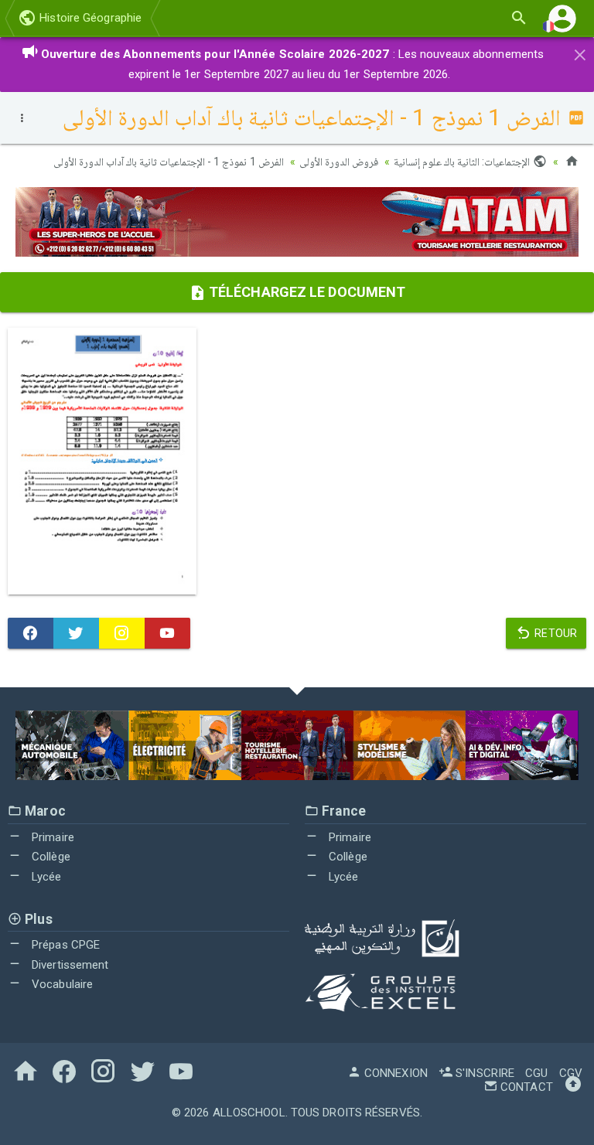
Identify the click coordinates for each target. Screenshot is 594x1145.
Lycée (45, 877)
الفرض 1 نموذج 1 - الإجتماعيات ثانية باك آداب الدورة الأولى (168, 161)
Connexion (394, 1073)
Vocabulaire (61, 984)
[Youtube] (167, 633)
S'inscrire (483, 1073)
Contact (525, 1087)
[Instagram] (122, 633)
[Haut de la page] (573, 1087)
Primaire (51, 837)
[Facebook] (30, 633)
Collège (49, 857)
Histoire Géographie (89, 18)
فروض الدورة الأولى (338, 161)
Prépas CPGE (64, 945)
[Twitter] (76, 633)
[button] (562, 18)
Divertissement (69, 965)
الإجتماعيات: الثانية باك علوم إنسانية (463, 161)
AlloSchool (249, 1112)
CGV (570, 1073)
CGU (536, 1073)
